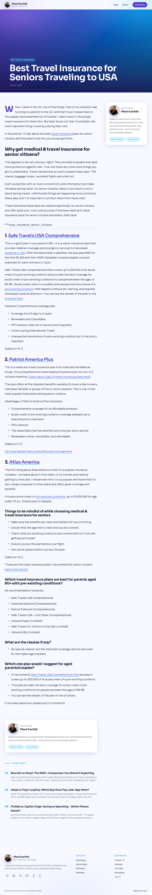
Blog (116, 4)
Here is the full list (16, 569)
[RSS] (40, 875)
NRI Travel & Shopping (22, 60)
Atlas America (24, 462)
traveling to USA (15, 253)
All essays (32, 747)
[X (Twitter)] (7, 875)
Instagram (120, 872)
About (125, 4)
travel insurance (61, 134)
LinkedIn (119, 864)
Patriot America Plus (31, 359)
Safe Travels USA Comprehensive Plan (55, 674)
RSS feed (80, 868)
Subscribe (140, 4)
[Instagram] (27, 875)
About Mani (16, 747)
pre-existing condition (19, 289)
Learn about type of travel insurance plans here (59, 377)
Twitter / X (119, 860)
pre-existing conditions (50, 496)
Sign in (118, 876)
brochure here (14, 298)
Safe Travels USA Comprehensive (43, 235)
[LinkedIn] (14, 875)
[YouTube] (20, 875)
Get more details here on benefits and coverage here (38, 451)
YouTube (119, 868)
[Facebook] (33, 875)
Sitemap (80, 872)
